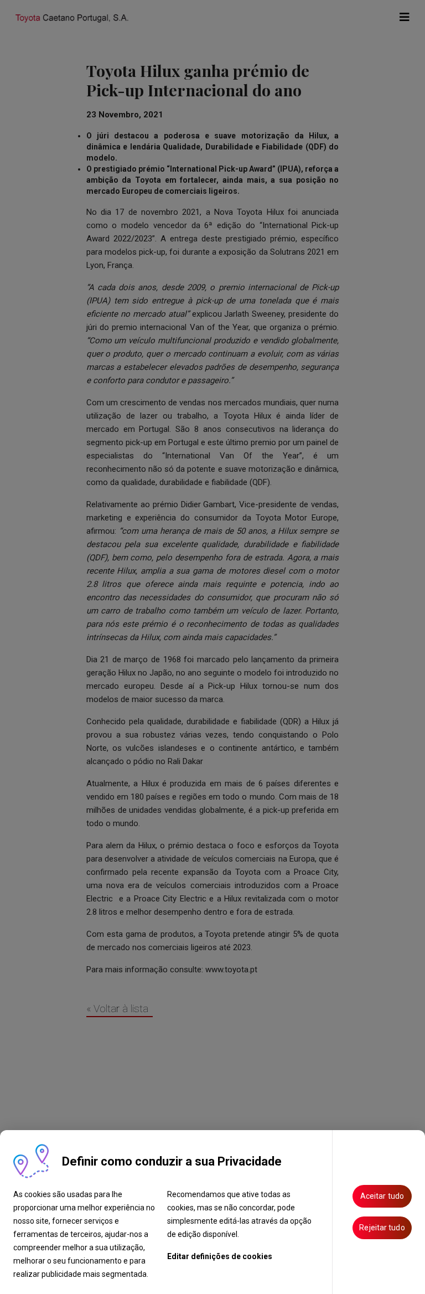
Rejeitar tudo (382, 1227)
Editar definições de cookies (219, 1256)
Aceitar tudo (382, 1196)
